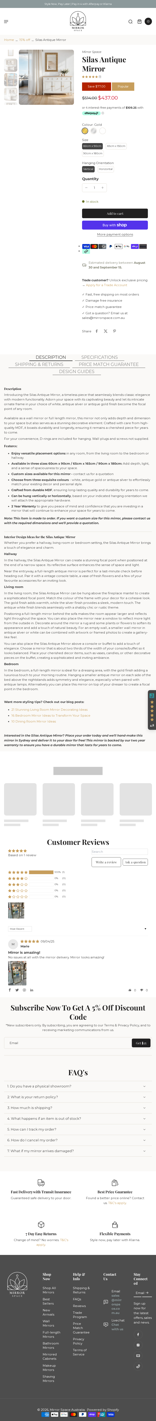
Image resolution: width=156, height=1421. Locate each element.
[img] (30, 941)
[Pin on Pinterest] (114, 331)
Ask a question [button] (135, 862)
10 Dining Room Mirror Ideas (33, 721)
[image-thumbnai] (10, 50)
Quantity (90, 179)
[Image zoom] (46, 77)
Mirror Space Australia (67, 1410)
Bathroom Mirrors (51, 1345)
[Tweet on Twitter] (105, 331)
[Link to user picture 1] (17, 973)
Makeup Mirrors (49, 1368)
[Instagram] (138, 1345)
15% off (24, 40)
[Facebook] (138, 1334)
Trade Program (80, 1315)
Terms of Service (80, 1352)
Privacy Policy (78, 1341)
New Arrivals (48, 1312)
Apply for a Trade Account (106, 285)
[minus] (86, 188)
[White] (102, 131)
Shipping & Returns (81, 1290)
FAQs (77, 1299)
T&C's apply (117, 1203)
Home (9, 40)
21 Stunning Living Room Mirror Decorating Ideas (49, 710)
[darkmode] (148, 21)
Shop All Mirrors (49, 1290)
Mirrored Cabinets (50, 1357)
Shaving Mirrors (49, 1379)
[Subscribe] (147, 1293)
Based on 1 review (22, 855)
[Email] (138, 1355)
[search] (130, 21)
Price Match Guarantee (81, 1328)
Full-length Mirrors (51, 1334)
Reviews (79, 1306)
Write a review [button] (106, 862)
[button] (115, 213)
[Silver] (93, 131)
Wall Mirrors (48, 1323)
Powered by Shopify (103, 1410)
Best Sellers (48, 1301)
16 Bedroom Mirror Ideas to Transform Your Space (50, 715)
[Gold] (85, 131)
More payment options (115, 234)
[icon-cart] (139, 21)
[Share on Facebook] (96, 331)
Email (140, 1293)
